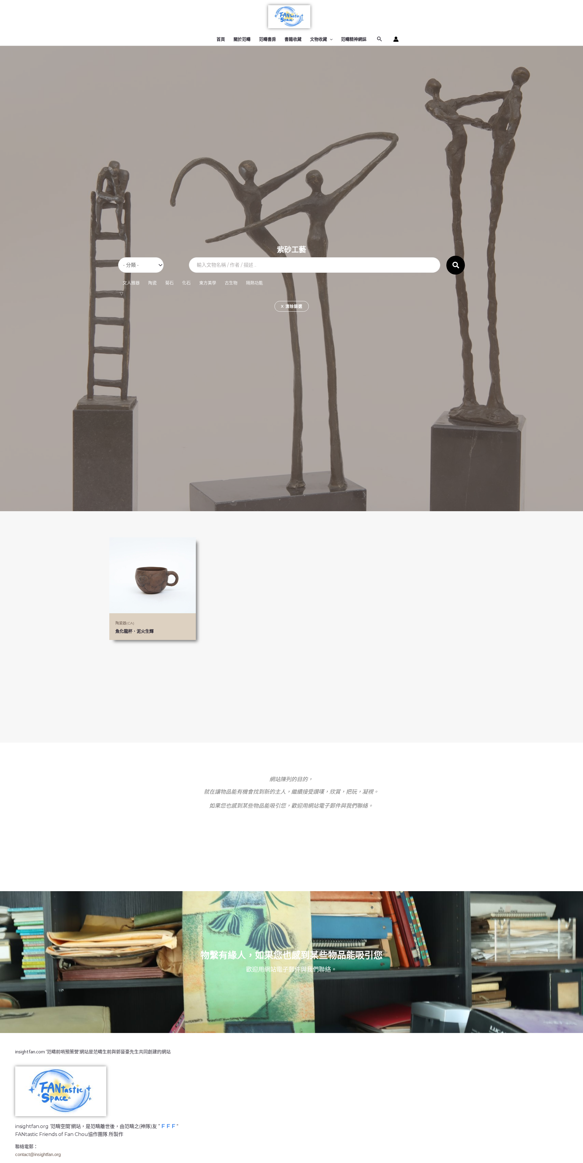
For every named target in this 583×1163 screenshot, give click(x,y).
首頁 (220, 39)
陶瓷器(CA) (124, 623)
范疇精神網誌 (354, 39)
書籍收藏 (293, 39)
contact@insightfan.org (38, 1154)
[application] (329, 39)
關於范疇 (242, 39)
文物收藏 (318, 39)
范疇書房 (267, 39)
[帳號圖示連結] (396, 39)
